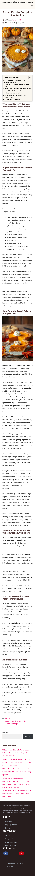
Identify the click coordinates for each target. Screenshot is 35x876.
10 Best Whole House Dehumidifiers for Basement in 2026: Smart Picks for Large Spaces (17, 772)
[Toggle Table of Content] (29, 77)
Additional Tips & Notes (12, 99)
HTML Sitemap (11, 842)
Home (7, 828)
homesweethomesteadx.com (17, 2)
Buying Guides (11, 825)
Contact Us (9, 839)
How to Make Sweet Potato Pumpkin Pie (18, 89)
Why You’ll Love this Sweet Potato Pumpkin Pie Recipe (15, 81)
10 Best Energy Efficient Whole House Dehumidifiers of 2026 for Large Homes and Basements (16, 753)
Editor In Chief (17, 20)
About (7, 836)
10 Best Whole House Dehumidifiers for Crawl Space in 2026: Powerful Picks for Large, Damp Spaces (16, 762)
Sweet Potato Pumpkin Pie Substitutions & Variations (13, 92)
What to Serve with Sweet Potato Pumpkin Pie (15, 96)
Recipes (7, 718)
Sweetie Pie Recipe (11, 724)
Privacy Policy (10, 845)
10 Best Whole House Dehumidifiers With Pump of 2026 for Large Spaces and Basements (16, 794)
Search (5, 732)
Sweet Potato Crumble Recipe (16, 721)
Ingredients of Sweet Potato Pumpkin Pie (17, 85)
